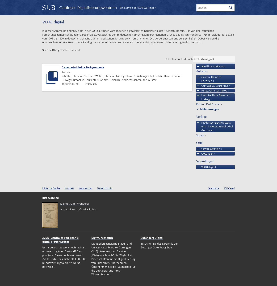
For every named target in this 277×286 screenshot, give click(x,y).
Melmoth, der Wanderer (74, 203)
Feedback (213, 188)
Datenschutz (104, 188)
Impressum (85, 188)
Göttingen (205, 154)
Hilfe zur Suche (51, 188)
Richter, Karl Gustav (209, 104)
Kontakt (69, 188)
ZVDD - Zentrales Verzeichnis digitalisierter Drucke (60, 239)
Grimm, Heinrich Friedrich (208, 79)
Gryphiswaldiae (209, 149)
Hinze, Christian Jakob (212, 90)
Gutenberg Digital (151, 238)
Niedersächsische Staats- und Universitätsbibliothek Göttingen (214, 126)
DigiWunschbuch (102, 238)
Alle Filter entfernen (210, 66)
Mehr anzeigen (207, 109)
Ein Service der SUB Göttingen (138, 7)
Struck (201, 135)
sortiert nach (185, 59)
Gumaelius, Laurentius (213, 86)
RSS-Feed (229, 188)
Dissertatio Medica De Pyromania (83, 67)
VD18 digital (207, 167)
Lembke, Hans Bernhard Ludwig (213, 97)
